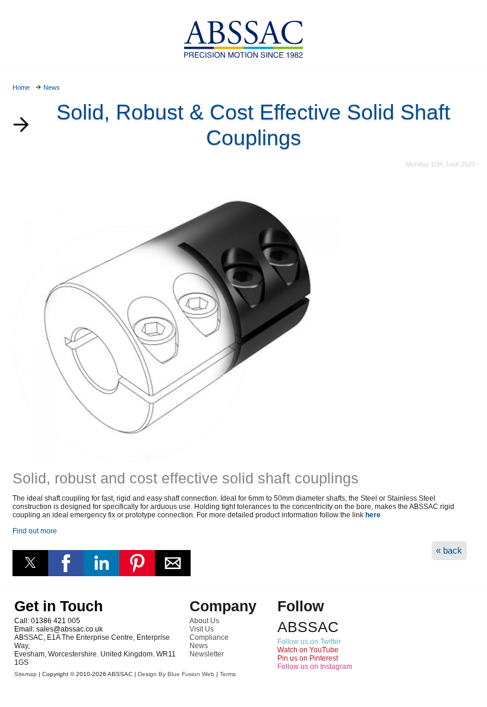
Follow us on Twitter (309, 641)
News (198, 646)
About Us (204, 621)
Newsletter (206, 654)
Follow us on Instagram (314, 666)
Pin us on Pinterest (307, 658)
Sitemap (25, 674)
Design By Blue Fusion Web (176, 674)
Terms (228, 674)
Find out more (34, 531)
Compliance (209, 637)
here (373, 515)
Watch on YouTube (308, 650)
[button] (30, 563)
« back (449, 550)
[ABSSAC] (243, 36)
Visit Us (201, 629)
